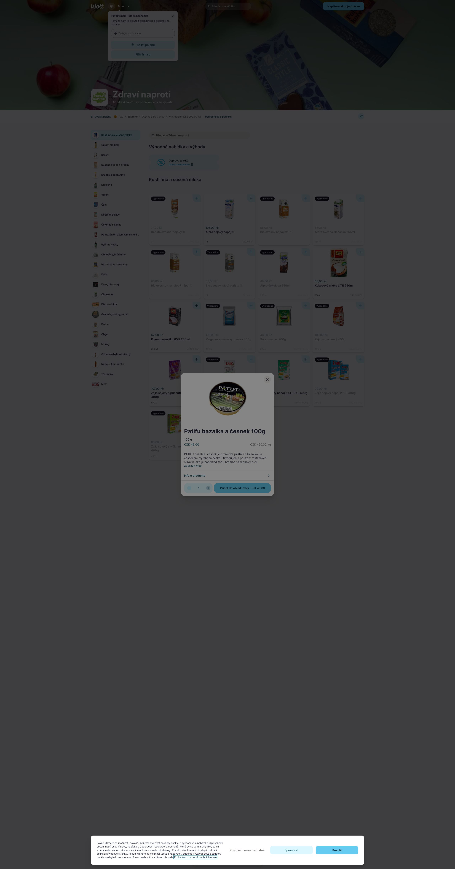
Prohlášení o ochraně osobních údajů (195, 857)
